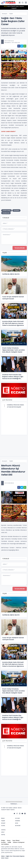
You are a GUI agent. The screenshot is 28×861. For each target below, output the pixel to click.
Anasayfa (4, 13)
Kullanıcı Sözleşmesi (18, 842)
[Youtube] (22, 813)
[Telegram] (25, 813)
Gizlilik (9, 842)
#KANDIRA (16, 210)
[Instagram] (19, 813)
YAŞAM (11, 13)
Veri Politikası (5, 844)
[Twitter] (14, 813)
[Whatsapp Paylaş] (24, 46)
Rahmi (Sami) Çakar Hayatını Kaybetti (14, 7)
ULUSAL (3, 825)
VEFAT (3, 832)
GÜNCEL (3, 830)
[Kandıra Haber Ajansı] (9, 2)
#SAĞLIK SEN (6, 213)
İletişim (3, 840)
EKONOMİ (17, 825)
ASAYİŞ (3, 834)
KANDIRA (17, 820)
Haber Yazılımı (10, 809)
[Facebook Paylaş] (18, 46)
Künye (8, 840)
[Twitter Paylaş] (21, 46)
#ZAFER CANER (6, 210)
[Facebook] (17, 813)
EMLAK (3, 818)
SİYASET (3, 823)
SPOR (16, 823)
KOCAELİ (17, 818)
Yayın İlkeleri (15, 840)
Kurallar (3, 842)
